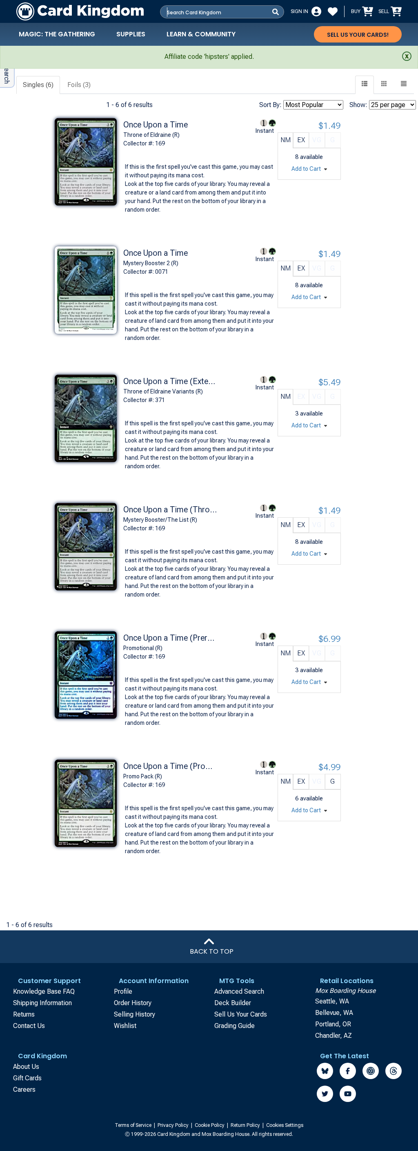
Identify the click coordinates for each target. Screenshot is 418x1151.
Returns (24, 1014)
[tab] (38, 85)
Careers (24, 1089)
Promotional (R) (142, 648)
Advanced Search (239, 991)
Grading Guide (234, 1026)
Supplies (130, 34)
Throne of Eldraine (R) (151, 135)
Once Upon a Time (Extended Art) (170, 381)
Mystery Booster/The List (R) (160, 519)
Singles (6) (38, 85)
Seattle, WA (332, 1001)
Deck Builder (232, 1003)
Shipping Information (42, 1003)
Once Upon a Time (155, 125)
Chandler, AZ (333, 1035)
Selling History (134, 1014)
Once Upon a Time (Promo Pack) (170, 766)
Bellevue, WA (334, 1013)
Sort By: (270, 105)
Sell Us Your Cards (240, 1014)
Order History (132, 1003)
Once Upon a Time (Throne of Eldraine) (170, 509)
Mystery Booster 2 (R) (150, 263)
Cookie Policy (210, 1125)
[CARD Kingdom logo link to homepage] (80, 11)
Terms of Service (134, 1125)
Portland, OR (333, 1024)
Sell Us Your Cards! (358, 35)
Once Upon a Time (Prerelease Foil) (170, 638)
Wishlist (125, 1026)
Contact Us (29, 1026)
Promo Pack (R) (142, 776)
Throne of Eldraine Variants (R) (163, 391)
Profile (123, 991)
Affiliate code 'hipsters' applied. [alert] (209, 56)
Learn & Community (201, 34)
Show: (358, 105)
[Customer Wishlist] (333, 11)
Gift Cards (27, 1078)
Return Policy (246, 1125)
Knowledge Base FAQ (44, 991)
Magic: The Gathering (57, 34)
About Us (26, 1067)
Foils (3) (79, 85)
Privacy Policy (174, 1125)
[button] (403, 85)
